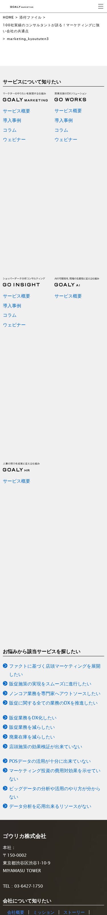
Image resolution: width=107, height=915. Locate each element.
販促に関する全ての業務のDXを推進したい (53, 702)
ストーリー (74, 912)
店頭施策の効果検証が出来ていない (45, 746)
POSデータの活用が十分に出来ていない (50, 761)
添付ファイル (30, 17)
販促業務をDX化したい (32, 717)
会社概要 (15, 912)
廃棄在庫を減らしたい (32, 736)
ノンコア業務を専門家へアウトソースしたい (54, 693)
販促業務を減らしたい (32, 727)
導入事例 (12, 120)
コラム (10, 130)
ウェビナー (14, 139)
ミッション (43, 912)
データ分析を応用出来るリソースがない (50, 806)
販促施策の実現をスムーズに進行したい (50, 683)
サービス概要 (16, 110)
